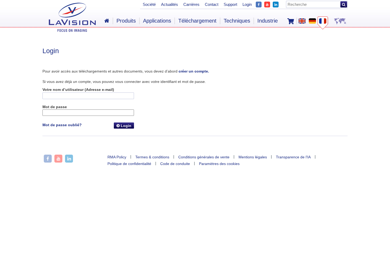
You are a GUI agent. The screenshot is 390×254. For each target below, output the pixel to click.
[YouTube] (267, 4)
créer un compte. (194, 71)
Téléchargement (197, 21)
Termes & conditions (152, 157)
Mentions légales (253, 157)
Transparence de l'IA (293, 157)
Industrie (267, 21)
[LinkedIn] (275, 4)
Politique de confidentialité (129, 164)
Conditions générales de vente (203, 157)
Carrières (191, 4)
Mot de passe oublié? (62, 125)
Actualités (169, 4)
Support (230, 4)
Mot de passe (54, 107)
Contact (211, 4)
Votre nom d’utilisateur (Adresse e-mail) (78, 89)
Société (149, 4)
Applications (157, 21)
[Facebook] (258, 4)
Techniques (237, 21)
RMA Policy (116, 157)
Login (125, 126)
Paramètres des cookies (219, 164)
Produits (126, 21)
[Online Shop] (290, 20)
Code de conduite (175, 164)
